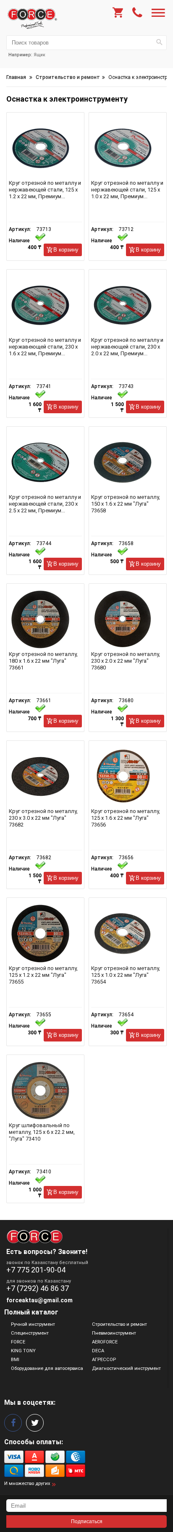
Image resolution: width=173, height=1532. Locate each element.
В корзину (66, 250)
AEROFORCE (105, 1342)
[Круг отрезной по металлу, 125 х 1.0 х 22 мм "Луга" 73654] (127, 933)
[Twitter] (35, 1423)
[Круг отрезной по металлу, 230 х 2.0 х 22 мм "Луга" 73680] (127, 619)
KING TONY (23, 1351)
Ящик (39, 55)
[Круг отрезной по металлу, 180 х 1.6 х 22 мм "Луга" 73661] (45, 619)
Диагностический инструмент (126, 1368)
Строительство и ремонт (119, 1324)
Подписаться (86, 1521)
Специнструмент (30, 1333)
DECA (98, 1351)
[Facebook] (13, 1423)
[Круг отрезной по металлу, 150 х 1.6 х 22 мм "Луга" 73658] (127, 462)
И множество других (27, 1483)
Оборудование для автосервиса (47, 1368)
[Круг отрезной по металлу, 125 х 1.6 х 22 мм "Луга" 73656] (127, 776)
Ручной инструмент (33, 1324)
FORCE (18, 1342)
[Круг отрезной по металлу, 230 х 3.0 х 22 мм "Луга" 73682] (45, 776)
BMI (15, 1359)
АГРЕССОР (104, 1359)
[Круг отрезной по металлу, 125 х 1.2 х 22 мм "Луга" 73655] (45, 933)
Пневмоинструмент (114, 1333)
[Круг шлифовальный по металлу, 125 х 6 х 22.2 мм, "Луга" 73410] (45, 1090)
